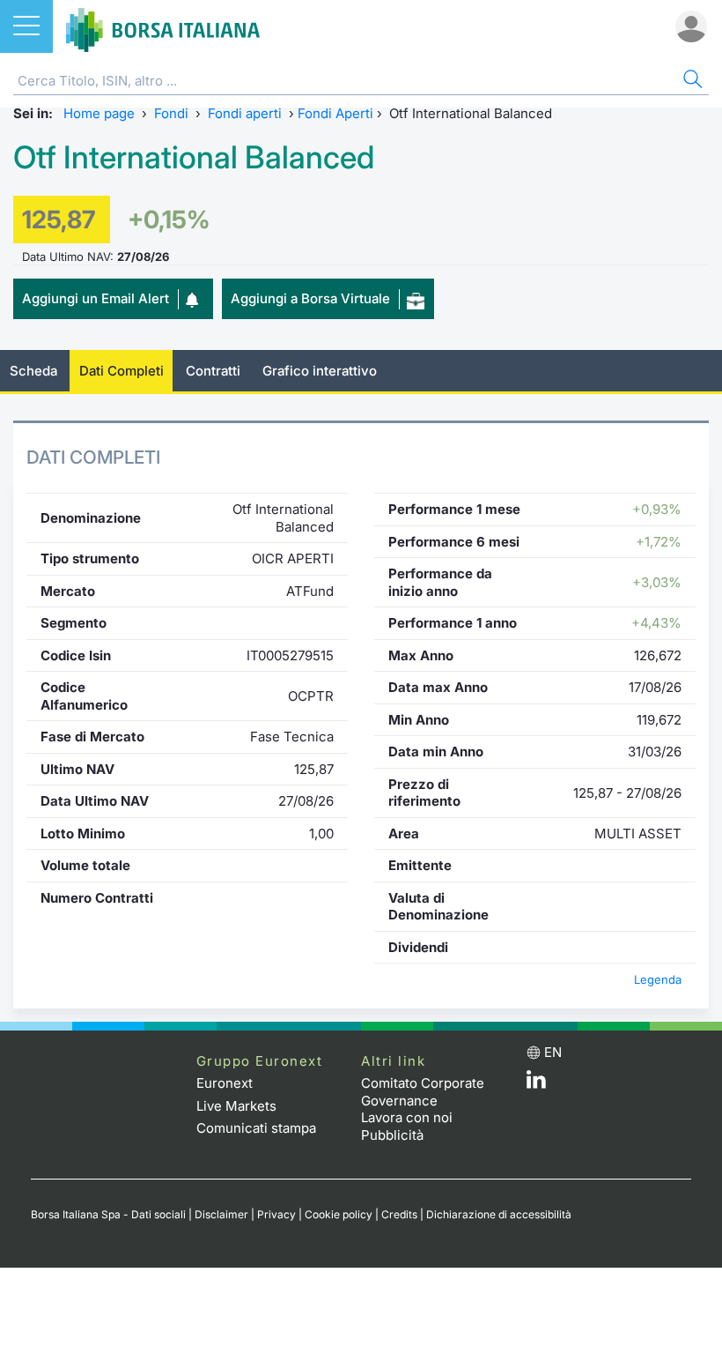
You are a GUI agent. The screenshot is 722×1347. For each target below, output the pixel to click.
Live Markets (236, 1106)
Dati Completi (121, 370)
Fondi (171, 113)
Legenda (657, 979)
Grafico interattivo (319, 370)
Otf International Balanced (193, 157)
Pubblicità (392, 1135)
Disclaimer (221, 1214)
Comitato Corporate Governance (422, 1092)
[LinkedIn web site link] (536, 1083)
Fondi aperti (245, 113)
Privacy (276, 1214)
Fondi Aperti (335, 113)
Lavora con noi (407, 1117)
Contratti (213, 370)
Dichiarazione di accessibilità (498, 1214)
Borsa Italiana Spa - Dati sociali (108, 1214)
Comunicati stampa (256, 1128)
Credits (399, 1214)
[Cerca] (691, 81)
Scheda (33, 370)
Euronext (224, 1083)
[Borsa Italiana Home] (163, 26)
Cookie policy (338, 1214)
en (553, 1052)
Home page (99, 113)
